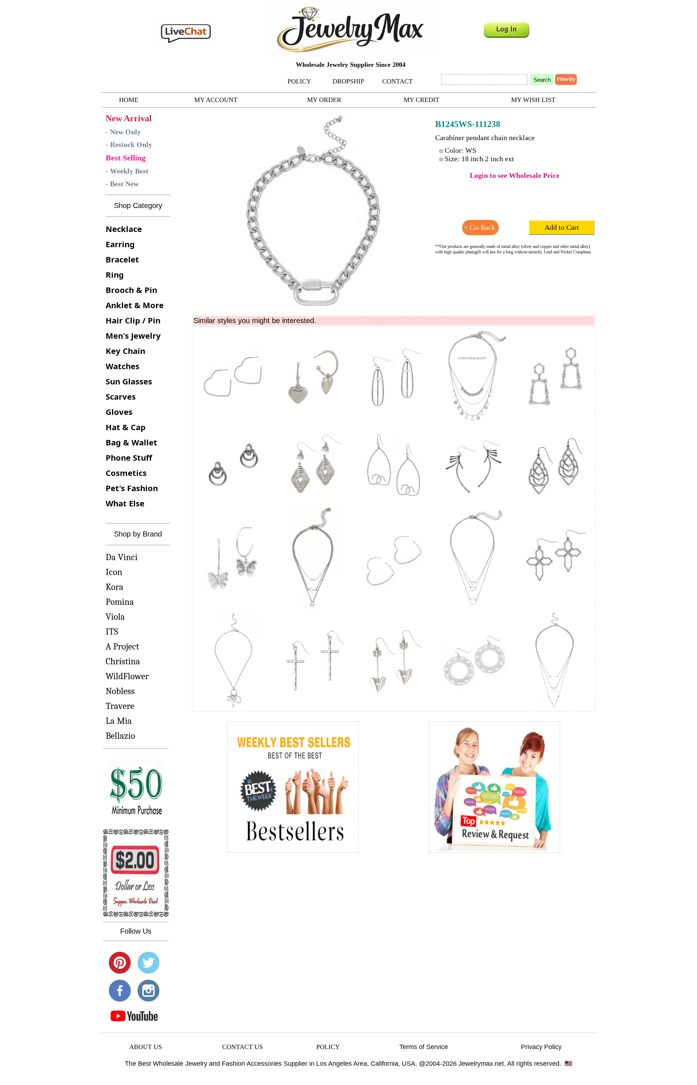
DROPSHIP (348, 81)
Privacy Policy (541, 1047)
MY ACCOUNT (215, 99)
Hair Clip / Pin (133, 320)
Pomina (120, 601)
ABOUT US (145, 1047)
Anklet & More (135, 304)
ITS (112, 631)
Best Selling (126, 157)
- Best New (122, 184)
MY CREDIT (421, 99)
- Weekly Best (127, 171)
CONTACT (397, 81)
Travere (120, 706)
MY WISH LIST (533, 99)
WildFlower (127, 676)
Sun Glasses (129, 381)
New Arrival (129, 118)
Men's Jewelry (133, 335)
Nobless (120, 691)
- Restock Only (129, 144)
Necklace (124, 228)
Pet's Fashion (132, 487)
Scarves (121, 396)
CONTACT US (242, 1047)
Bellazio (120, 735)
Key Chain (125, 350)
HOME (128, 99)
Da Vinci (122, 557)
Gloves (119, 411)
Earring (120, 243)
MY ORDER (324, 99)
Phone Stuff (129, 457)
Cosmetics (126, 472)
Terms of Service (423, 1047)
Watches (122, 365)
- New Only (123, 132)
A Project (122, 646)
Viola (115, 616)
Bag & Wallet (131, 442)
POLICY (299, 81)
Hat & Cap (126, 426)
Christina (123, 661)
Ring (115, 274)
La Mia (119, 720)
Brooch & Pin (131, 289)
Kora (114, 587)
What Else (125, 503)
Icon (114, 572)
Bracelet (122, 259)
